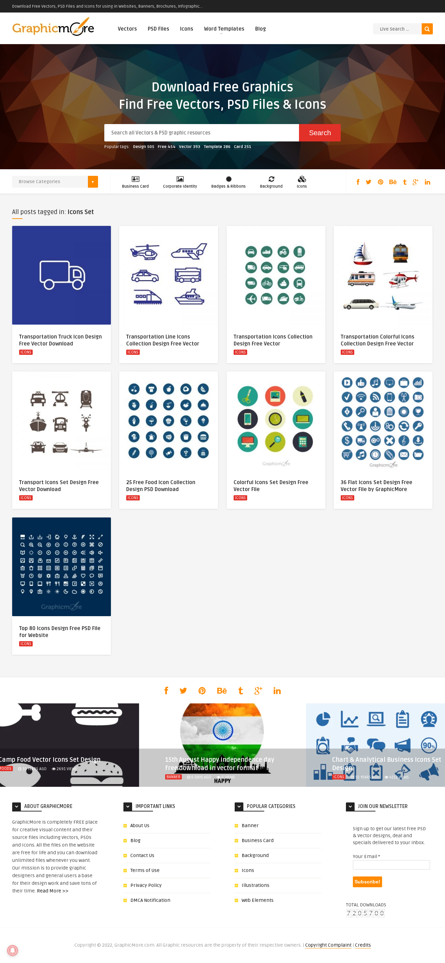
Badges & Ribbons (228, 186)
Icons (186, 29)
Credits (363, 945)
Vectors (127, 29)
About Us (139, 826)
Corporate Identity (180, 186)
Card (242, 146)
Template (217, 146)
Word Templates (224, 29)
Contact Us (142, 855)
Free (167, 146)
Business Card (135, 186)
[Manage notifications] (12, 950)
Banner (173, 777)
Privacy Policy (146, 885)
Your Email (366, 856)
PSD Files (158, 29)
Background (271, 186)
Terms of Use (145, 870)
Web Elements (258, 900)
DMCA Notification (150, 900)
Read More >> (52, 891)
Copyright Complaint (328, 945)
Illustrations (255, 885)
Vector (189, 146)
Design (143, 146)
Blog (260, 29)
